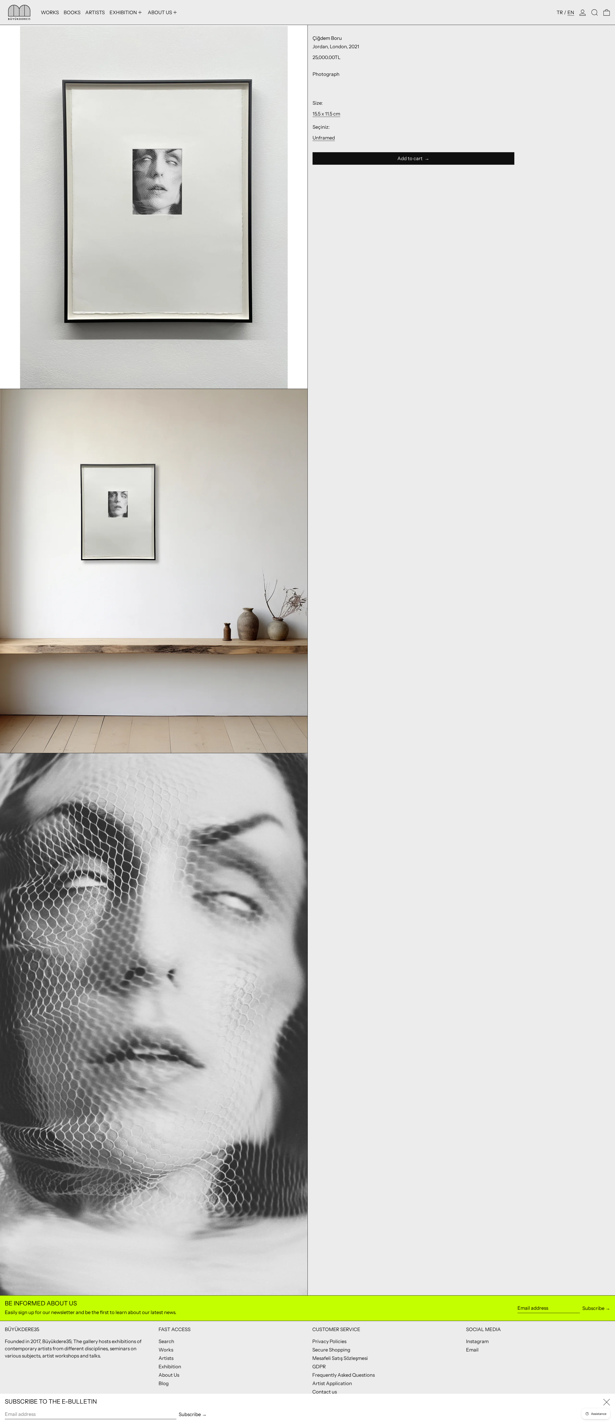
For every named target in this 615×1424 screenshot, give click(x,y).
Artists (166, 1358)
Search (166, 1341)
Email (472, 1350)
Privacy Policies (329, 1341)
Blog (164, 1383)
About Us (169, 1375)
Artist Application (332, 1383)
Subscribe (593, 1308)
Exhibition (170, 1366)
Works (166, 1350)
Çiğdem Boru (327, 38)
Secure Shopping (331, 1350)
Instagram (477, 1341)
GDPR (319, 1366)
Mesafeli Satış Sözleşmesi (340, 1358)
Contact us (324, 1392)
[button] (594, 12)
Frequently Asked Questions (343, 1375)
